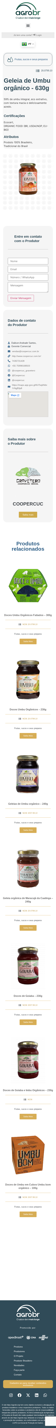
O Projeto (18, 1356)
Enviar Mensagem (20, 298)
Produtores (19, 1351)
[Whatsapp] (45, 1395)
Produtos (18, 1346)
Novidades (19, 1365)
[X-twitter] (28, 1395)
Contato (18, 1374)
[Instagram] (11, 1395)
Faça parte (19, 1370)
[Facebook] (19, 1395)
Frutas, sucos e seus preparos (28, 634)
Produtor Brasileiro (23, 1360)
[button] (28, 25)
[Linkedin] (36, 1395)
